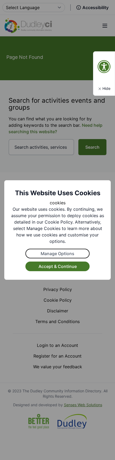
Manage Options (57, 253)
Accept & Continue (58, 266)
